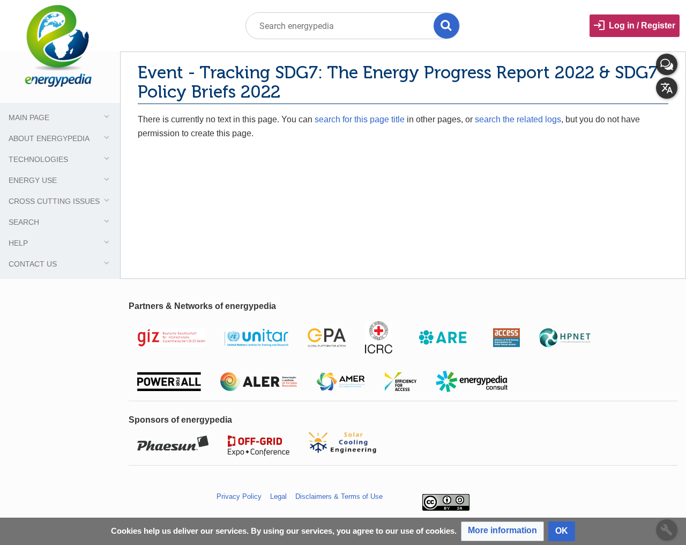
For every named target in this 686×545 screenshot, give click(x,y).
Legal (278, 496)
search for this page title (360, 119)
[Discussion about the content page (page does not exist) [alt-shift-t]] (666, 64)
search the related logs (518, 119)
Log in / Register (642, 25)
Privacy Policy (239, 496)
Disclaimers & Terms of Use (339, 496)
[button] (502, 531)
